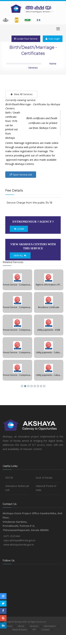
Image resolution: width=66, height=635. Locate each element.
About (21, 626)
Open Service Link (22, 174)
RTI (34, 629)
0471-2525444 (12, 536)
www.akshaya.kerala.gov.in (19, 544)
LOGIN (20, 228)
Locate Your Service (26, 38)
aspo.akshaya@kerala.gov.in (19, 540)
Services (33, 67)
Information (50, 626)
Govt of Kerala (44, 477)
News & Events (19, 629)
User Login (53, 38)
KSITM (9, 477)
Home (52, 63)
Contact (45, 629)
